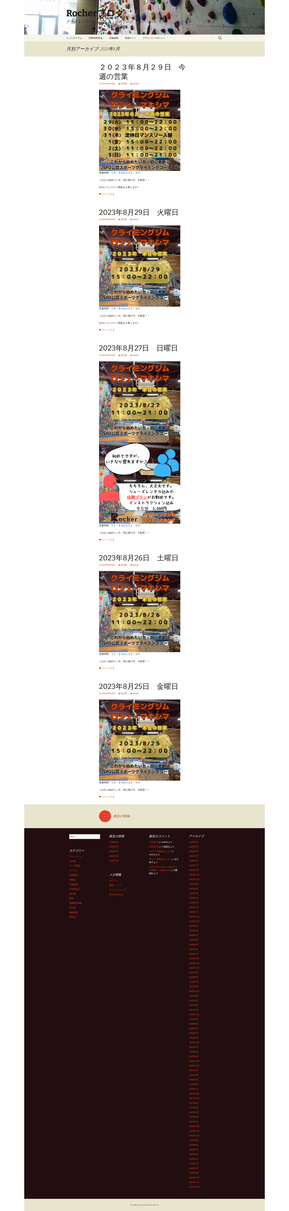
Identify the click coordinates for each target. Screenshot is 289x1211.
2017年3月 (193, 1117)
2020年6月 (193, 1023)
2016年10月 (194, 1135)
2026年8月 (114, 842)
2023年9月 (193, 972)
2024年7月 (193, 935)
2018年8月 (193, 1075)
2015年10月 (194, 1186)
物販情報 (73, 912)
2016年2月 (193, 1168)
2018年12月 (194, 1061)
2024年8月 (193, 930)
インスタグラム (74, 38)
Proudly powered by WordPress (144, 1204)
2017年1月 (193, 1121)
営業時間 (73, 884)
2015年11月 (194, 1182)
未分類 (124, 83)
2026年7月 (114, 846)
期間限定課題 (75, 903)
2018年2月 (193, 1084)
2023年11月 (194, 963)
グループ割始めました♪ (160, 851)
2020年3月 (193, 1037)
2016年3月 (193, 1163)
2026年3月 (114, 860)
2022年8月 (193, 1000)
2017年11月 (194, 1098)
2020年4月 (193, 1033)
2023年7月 (193, 981)
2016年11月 (194, 1131)
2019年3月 (193, 1051)
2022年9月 (193, 995)
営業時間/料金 (96, 38)
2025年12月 (194, 870)
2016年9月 (193, 1140)
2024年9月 (193, 926)
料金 (71, 898)
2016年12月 (194, 1126)
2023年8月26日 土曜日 (139, 558)
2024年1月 (193, 953)
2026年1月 (193, 865)
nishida (135, 83)
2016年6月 (193, 1154)
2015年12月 (194, 1177)
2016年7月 (193, 1149)
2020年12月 (194, 1014)
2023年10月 (194, 967)
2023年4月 (193, 986)
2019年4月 (193, 1047)
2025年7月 (193, 893)
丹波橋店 (73, 875)
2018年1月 (193, 1089)
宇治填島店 (74, 889)
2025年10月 (194, 879)
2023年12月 (194, 958)
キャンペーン (75, 856)
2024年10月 (194, 921)
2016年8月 (193, 1145)
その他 (72, 861)
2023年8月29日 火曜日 (139, 212)
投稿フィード (115, 885)
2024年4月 (193, 939)
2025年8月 (193, 888)
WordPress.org (116, 894)
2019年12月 (194, 1042)
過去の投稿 (116, 816)
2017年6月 (193, 1107)
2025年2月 (193, 907)
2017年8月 (193, 1103)
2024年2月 (193, 949)
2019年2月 (193, 1056)
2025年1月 (153, 842)
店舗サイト (130, 38)
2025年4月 (193, 898)
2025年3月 (193, 902)
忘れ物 (72, 893)
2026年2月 (193, 860)
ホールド (73, 870)
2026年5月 (114, 851)
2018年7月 (193, 1079)
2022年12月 (194, 991)
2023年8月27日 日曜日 (138, 348)
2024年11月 (194, 916)
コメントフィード (117, 889)
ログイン (113, 880)
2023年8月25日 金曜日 (138, 686)
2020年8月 (193, 1019)
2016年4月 (193, 1158)
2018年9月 (193, 1070)
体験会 (72, 879)
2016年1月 (193, 1172)
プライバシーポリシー (154, 38)
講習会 (72, 917)
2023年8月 (193, 977)
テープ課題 (74, 865)
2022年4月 (193, 1005)
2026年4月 (114, 856)
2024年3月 (193, 944)
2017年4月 (193, 1112)
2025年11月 (194, 874)
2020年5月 (193, 1028)
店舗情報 (113, 38)
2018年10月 (194, 1065)
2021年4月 (193, 1009)
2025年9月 (193, 884)
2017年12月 (194, 1093)
